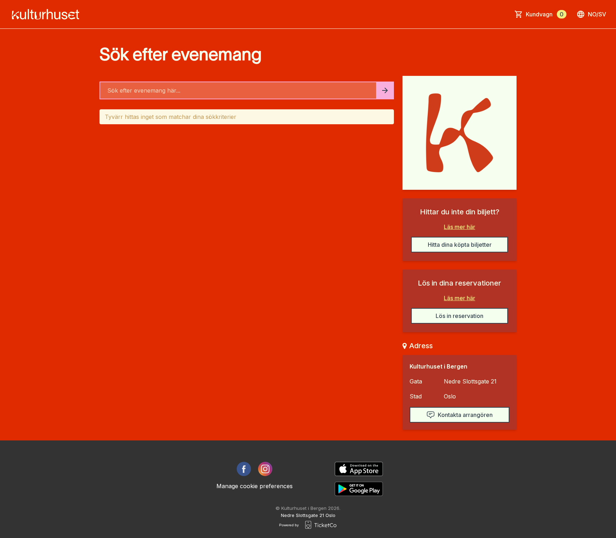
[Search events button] (385, 90)
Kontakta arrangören (465, 414)
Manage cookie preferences (254, 486)
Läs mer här (459, 226)
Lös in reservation (459, 315)
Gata (416, 381)
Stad (416, 396)
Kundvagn (545, 14)
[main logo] (47, 14)
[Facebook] (244, 469)
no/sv (597, 14)
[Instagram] (265, 469)
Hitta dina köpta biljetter (460, 244)
